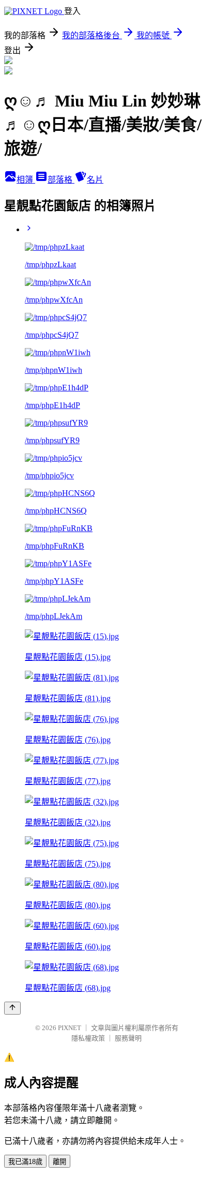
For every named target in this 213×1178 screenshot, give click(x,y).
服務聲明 (128, 1038)
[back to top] (12, 1008)
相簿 (26, 179)
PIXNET (69, 1028)
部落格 (61, 179)
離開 (59, 1162)
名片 (95, 179)
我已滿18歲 (25, 1162)
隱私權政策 (88, 1038)
